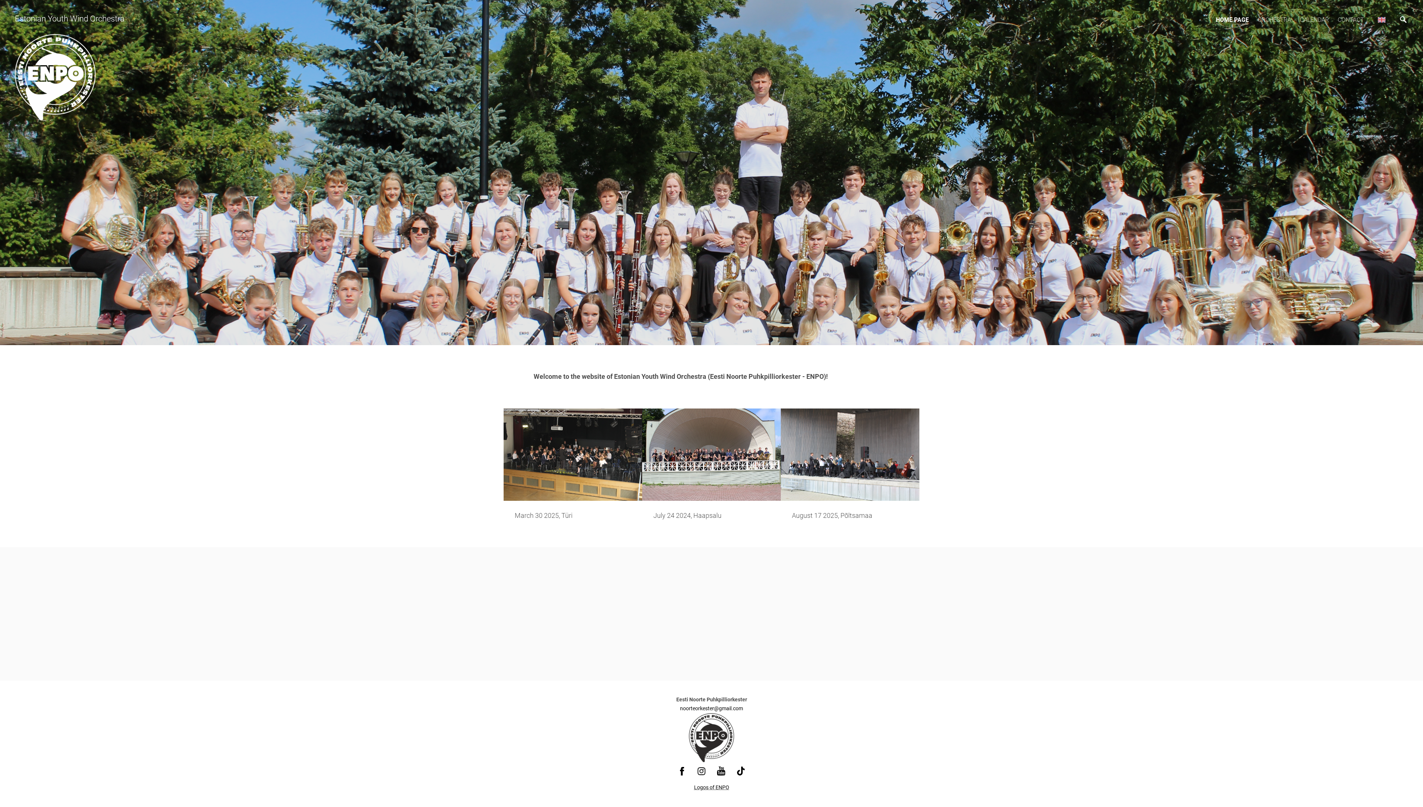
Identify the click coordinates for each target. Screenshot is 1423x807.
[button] (1382, 19)
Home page (1232, 19)
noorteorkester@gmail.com (711, 708)
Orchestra (1274, 19)
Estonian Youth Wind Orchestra (70, 18)
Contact (1351, 19)
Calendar (1314, 19)
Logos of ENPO (711, 787)
